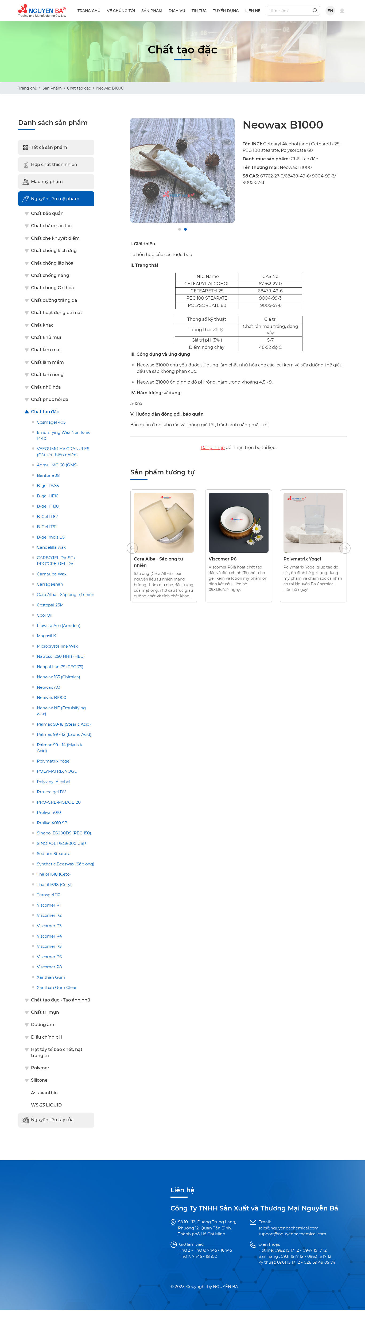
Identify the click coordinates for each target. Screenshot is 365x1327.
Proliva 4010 (49, 812)
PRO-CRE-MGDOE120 (59, 802)
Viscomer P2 (49, 915)
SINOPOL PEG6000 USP (61, 843)
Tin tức (199, 10)
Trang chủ (88, 10)
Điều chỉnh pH (46, 1037)
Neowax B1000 (51, 697)
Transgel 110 (48, 894)
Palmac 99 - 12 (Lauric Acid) (64, 734)
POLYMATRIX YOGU (57, 771)
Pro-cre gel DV (51, 791)
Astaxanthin (44, 1092)
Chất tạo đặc (79, 88)
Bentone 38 (48, 475)
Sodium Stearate (53, 853)
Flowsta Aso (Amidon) (58, 625)
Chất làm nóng (47, 374)
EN (330, 10)
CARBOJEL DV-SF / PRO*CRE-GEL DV (56, 560)
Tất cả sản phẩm (49, 147)
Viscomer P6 (49, 956)
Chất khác (42, 325)
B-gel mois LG (51, 537)
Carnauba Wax (52, 574)
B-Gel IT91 (47, 526)
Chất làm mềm (47, 362)
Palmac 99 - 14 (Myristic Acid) (60, 747)
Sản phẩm (151, 10)
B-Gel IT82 (47, 516)
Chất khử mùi (46, 337)
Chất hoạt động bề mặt (56, 312)
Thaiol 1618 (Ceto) (54, 874)
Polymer (40, 1067)
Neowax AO (48, 687)
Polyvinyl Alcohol (53, 781)
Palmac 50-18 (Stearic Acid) (64, 724)
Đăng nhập (213, 447)
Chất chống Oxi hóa (52, 287)
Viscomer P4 (49, 936)
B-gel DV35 (48, 485)
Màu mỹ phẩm (47, 181)
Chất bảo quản (47, 213)
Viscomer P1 (49, 905)
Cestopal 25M (50, 605)
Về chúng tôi (121, 10)
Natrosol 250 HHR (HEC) (61, 656)
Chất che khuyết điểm (55, 238)
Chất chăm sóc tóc (51, 225)
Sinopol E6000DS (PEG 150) (64, 832)
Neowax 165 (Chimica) (58, 676)
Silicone (39, 1080)
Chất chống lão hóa (52, 263)
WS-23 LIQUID (46, 1105)
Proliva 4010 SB (52, 822)
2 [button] (185, 229)
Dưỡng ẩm (42, 1024)
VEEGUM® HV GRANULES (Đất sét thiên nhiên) (63, 451)
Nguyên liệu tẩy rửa (52, 1119)
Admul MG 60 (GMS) (57, 464)
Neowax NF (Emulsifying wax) (61, 711)
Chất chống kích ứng (54, 250)
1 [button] (179, 229)
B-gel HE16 (47, 495)
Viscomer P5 (49, 946)
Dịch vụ (177, 10)
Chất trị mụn (45, 1012)
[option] (182, 170)
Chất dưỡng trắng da (54, 300)
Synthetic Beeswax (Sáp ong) (65, 863)
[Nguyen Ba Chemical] (42, 10)
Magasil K (46, 635)
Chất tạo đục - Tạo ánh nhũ (60, 1000)
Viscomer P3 (49, 925)
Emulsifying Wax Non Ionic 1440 (63, 435)
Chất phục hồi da (49, 399)
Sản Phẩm (52, 88)
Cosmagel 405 (51, 422)
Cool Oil (44, 615)
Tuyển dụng (226, 10)
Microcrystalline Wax (57, 646)
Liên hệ (252, 10)
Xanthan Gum (51, 977)
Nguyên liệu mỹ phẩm (55, 198)
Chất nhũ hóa (46, 387)
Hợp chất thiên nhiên (54, 164)
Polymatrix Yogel (54, 761)
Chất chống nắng (50, 275)
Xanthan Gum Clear (57, 987)
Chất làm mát (46, 349)
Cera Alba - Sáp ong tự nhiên (65, 594)
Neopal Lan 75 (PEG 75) (60, 666)
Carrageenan (50, 584)
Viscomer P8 (49, 966)
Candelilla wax (51, 547)
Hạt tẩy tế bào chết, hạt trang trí (57, 1052)
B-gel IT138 (48, 506)
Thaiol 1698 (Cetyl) (55, 884)
